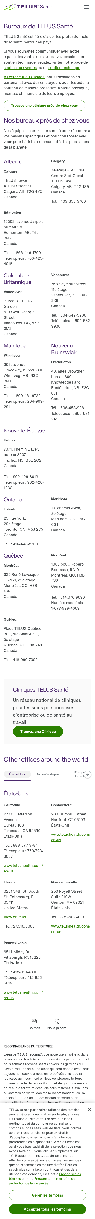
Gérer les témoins (47, 1195)
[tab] (17, 775)
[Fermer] (89, 1109)
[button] (86, 7)
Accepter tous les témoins (47, 1209)
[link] (20, 67)
